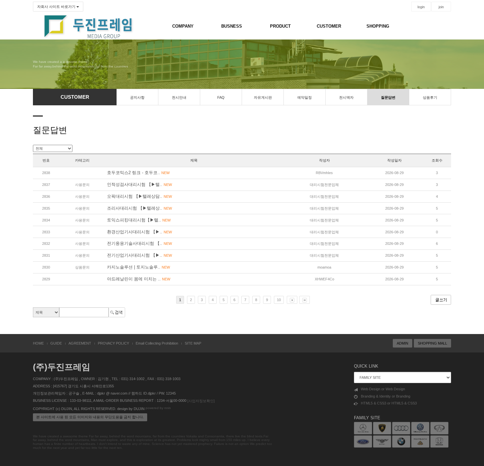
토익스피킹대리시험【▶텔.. (139, 220)
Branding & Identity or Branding (385, 396)
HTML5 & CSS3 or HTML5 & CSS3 (389, 403)
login (421, 7)
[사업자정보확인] (201, 401)
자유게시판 (263, 97)
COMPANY (183, 26)
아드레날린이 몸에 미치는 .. (138, 278)
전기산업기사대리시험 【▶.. (139, 255)
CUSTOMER (329, 26)
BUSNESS (231, 26)
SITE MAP (193, 343)
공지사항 (137, 97)
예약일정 (304, 97)
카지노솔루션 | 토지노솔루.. (138, 267)
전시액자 (346, 97)
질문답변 (388, 97)
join (441, 7)
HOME (38, 343)
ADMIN (402, 343)
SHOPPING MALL (432, 343)
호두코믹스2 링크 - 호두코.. (138, 172)
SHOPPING (377, 26)
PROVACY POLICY (113, 343)
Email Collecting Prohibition (157, 343)
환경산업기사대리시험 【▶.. (139, 231)
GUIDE (56, 343)
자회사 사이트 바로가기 (56, 7)
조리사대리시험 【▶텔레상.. (139, 208)
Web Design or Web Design (383, 389)
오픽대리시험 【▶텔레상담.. (139, 196)
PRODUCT (280, 26)
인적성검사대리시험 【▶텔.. (139, 184)
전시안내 (179, 97)
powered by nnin (158, 408)
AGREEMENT (79, 343)
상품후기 (430, 97)
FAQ (221, 97)
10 (279, 300)
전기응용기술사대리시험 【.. (139, 243)
